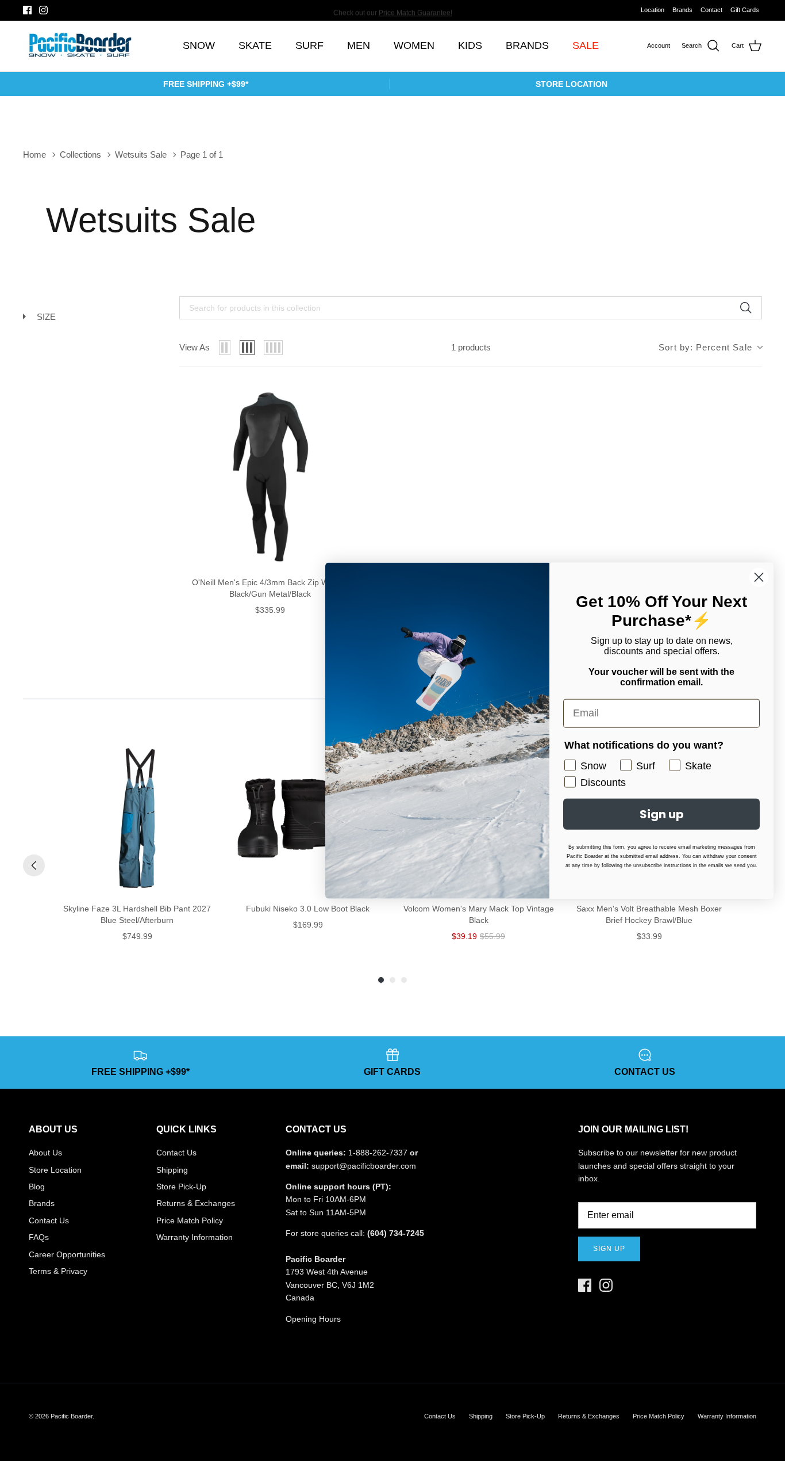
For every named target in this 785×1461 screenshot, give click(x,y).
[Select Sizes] (344, 402)
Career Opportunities (67, 1254)
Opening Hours (313, 1318)
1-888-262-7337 (377, 1152)
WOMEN (414, 45)
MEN (358, 45)
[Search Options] (750, 307)
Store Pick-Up (181, 1186)
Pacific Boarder (72, 1416)
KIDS (470, 45)
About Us (45, 1152)
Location (652, 9)
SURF (309, 45)
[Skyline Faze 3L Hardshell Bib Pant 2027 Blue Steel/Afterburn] (137, 818)
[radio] (224, 347)
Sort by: (705, 347)
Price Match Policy (189, 1220)
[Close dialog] (759, 577)
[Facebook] (27, 10)
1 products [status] (471, 347)
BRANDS (527, 45)
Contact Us (49, 1220)
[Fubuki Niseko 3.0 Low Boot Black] (308, 818)
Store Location (55, 1169)
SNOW (199, 45)
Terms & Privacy (58, 1271)
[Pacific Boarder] (79, 46)
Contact (711, 9)
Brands (682, 9)
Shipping (172, 1169)
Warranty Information (194, 1237)
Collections (80, 154)
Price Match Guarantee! (415, 10)
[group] (137, 842)
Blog (37, 1186)
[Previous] (34, 865)
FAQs (39, 1237)
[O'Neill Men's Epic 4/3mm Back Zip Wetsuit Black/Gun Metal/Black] (270, 477)
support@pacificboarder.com (363, 1165)
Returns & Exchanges (195, 1203)
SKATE (255, 45)
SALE (585, 45)
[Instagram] (43, 10)
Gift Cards (744, 9)
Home (34, 154)
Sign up (609, 1249)
